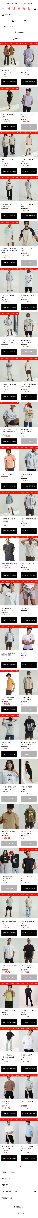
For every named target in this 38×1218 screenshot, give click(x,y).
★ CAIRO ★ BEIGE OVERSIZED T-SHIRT (27, 431)
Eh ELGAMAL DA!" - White (27, 1056)
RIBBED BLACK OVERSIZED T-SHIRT (27, 967)
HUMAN (21, 1207)
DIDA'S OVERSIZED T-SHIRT (27, 297)
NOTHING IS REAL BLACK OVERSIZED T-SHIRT (28, 743)
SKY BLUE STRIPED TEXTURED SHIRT (26, 475)
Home (4, 26)
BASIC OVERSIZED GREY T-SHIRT (8, 922)
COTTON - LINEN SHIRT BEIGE (28, 205)
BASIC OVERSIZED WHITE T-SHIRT (9, 967)
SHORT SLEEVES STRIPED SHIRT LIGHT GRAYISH (9, 431)
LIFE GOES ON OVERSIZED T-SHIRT (7, 71)
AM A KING (24, 653)
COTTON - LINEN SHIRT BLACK (8, 297)
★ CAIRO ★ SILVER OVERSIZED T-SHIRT (27, 341)
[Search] (2, 15)
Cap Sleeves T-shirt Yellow (8, 1011)
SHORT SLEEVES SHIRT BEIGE (27, 565)
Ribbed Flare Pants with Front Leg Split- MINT (8, 1057)
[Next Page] (34, 1166)
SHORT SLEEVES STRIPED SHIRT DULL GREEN (9, 341)
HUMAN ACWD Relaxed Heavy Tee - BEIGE (8, 833)
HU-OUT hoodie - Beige (7, 161)
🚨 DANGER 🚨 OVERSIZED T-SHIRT (7, 609)
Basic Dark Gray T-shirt (9, 564)
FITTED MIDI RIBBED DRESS (27, 788)
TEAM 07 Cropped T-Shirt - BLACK (8, 877)
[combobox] (19, 15)
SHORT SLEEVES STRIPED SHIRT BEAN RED (28, 386)
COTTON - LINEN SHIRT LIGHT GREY (8, 386)
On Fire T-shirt (25, 70)
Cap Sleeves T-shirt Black (27, 877)
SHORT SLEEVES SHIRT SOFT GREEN (8, 520)
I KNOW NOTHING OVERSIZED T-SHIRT (27, 833)
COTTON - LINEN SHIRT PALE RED (28, 161)
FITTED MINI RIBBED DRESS (7, 116)
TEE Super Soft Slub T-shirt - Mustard (8, 699)
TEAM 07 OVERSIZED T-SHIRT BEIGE (8, 205)
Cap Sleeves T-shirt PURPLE (27, 116)
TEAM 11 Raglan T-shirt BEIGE (28, 250)
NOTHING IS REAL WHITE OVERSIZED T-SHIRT (8, 788)
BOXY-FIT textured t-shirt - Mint (27, 1103)
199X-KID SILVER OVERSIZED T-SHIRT (7, 743)
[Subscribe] (35, 1179)
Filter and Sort (20, 39)
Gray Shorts (25, 608)
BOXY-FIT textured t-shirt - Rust (8, 1103)
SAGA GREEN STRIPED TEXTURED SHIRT (8, 654)
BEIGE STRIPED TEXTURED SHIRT (28, 520)
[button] (35, 9)
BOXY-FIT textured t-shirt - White (8, 1147)
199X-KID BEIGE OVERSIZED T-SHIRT (27, 699)
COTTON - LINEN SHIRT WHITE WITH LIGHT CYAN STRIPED (9, 251)
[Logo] (19, 9)
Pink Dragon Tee (7, 474)
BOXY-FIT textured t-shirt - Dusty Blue (27, 1147)
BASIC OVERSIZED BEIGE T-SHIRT (28, 922)
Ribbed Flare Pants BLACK (27, 1011)
